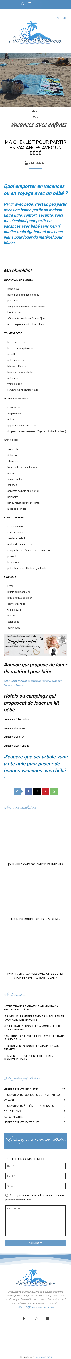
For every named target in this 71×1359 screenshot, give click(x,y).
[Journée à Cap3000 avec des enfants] (35, 838)
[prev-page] (6, 1066)
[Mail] (64, 18)
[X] (37, 791)
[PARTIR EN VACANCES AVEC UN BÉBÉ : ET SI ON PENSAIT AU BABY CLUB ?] (35, 947)
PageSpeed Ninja (43, 1357)
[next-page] (11, 1066)
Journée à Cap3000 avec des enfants (35, 864)
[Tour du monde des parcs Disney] (35, 892)
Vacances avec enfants (38, 125)
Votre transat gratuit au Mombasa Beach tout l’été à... (31, 1008)
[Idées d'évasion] (35, 32)
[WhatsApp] (54, 791)
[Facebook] (51, 18)
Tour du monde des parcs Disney (35, 919)
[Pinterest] (45, 791)
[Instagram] (57, 18)
